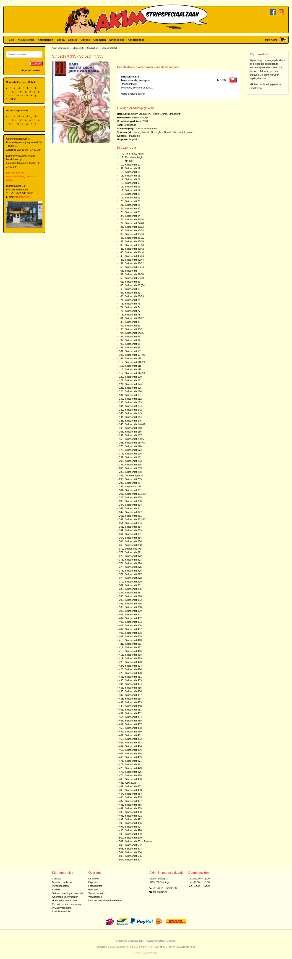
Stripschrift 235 (133, 464)
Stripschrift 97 (132, 340)
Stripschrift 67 (132, 292)
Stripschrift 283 (133, 468)
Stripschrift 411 (133, 643)
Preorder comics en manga (67, 904)
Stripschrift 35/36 (134, 234)
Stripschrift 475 (133, 771)
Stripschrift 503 (133, 848)
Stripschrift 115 (133, 365)
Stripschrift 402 (133, 618)
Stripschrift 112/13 (135, 362)
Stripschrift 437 (133, 695)
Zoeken (36, 63)
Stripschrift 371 (133, 552)
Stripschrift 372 (133, 556)
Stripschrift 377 (133, 574)
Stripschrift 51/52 (134, 263)
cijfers (13, 99)
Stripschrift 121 (133, 380)
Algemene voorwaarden (65, 896)
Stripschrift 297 (133, 482)
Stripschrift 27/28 (134, 223)
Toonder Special (134, 475)
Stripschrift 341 (133, 508)
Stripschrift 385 (133, 589)
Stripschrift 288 (133, 471)
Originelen (99, 39)
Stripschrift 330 (133, 501)
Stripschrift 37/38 (134, 241)
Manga (61, 39)
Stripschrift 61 (132, 281)
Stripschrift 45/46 (134, 256)
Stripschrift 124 (133, 384)
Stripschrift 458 (133, 728)
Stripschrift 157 (133, 435)
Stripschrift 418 (133, 654)
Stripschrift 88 (132, 322)
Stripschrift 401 (133, 614)
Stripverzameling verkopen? (67, 893)
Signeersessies (96, 893)
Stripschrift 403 (133, 621)
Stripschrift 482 (133, 786)
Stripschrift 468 (133, 753)
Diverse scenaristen (146, 128)
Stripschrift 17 (132, 190)
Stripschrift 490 (133, 812)
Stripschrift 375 (133, 567)
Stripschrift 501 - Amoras (138, 841)
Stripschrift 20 (132, 201)
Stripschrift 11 (132, 168)
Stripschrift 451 (133, 709)
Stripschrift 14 (132, 179)
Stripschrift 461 (133, 735)
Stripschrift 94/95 (134, 332)
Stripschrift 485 (133, 797)
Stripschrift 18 (132, 193)
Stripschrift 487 (133, 801)
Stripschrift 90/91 (134, 329)
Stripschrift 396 (133, 603)
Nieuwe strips (26, 39)
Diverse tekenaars (183, 132)
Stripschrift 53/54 (134, 267)
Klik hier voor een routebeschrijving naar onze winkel (21, 176)
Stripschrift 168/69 (135, 442)
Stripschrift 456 (133, 720)
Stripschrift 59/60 (134, 278)
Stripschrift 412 (133, 647)
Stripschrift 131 (133, 395)
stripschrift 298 (133, 486)
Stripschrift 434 (133, 684)
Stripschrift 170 (133, 446)
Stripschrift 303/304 (135, 493)
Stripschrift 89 (132, 325)
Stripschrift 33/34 (134, 230)
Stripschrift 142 (133, 409)
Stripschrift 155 (133, 431)
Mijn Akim (271, 39)
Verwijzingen (95, 896)
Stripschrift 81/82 (134, 318)
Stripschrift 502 (133, 845)
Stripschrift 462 (133, 738)
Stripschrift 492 (133, 819)
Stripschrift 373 (133, 559)
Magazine (134, 135)
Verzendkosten (60, 885)
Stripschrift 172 (133, 450)
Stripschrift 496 (133, 823)
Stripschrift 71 (132, 300)
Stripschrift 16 (132, 186)
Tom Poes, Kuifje (134, 153)
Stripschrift (78, 48)
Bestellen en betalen (63, 882)
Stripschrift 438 (133, 698)
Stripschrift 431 (133, 676)
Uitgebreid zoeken (31, 70)
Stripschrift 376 (133, 570)
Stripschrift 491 (133, 815)
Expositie (93, 882)
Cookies (171, 940)
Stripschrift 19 (132, 197)
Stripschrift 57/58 (134, 274)
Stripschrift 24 (132, 215)
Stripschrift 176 (133, 453)
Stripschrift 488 (133, 804)
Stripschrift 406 (133, 625)
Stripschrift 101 (133, 351)
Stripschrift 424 (133, 665)
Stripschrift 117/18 (135, 373)
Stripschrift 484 (133, 793)
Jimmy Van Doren (140, 113)
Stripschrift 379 (133, 581)
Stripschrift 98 (132, 343)
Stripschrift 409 (133, 636)
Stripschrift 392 (133, 599)
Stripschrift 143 (133, 413)
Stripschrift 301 (133, 490)
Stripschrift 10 (132, 164)
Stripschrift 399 (133, 610)
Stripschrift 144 (133, 417)
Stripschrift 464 (133, 746)
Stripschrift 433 (133, 680)
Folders (56, 889)
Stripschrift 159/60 (135, 439)
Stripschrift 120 (133, 376)
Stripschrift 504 (133, 852)
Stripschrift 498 (133, 830)
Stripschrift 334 (133, 504)
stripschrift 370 (133, 548)
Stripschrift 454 (133, 717)
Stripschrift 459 (133, 731)
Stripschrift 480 (133, 779)
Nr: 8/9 (129, 161)
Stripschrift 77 (132, 311)
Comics (72, 39)
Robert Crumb (159, 113)
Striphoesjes (116, 39)
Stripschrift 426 (133, 669)
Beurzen (93, 889)
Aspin (155, 952)
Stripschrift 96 (132, 336)
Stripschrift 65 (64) (135, 285)
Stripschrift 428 (133, 673)
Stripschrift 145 (133, 420)
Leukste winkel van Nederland (105, 900)
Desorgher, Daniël (161, 132)
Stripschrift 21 (132, 204)
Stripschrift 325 (133, 497)
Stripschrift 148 (133, 428)
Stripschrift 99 (132, 347)
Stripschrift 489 (133, 808)
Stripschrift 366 (133, 541)
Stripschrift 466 (133, 749)
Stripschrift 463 (133, 742)
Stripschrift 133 (133, 402)
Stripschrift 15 (132, 183)
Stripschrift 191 (133, 457)
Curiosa (85, 39)
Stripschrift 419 (133, 658)
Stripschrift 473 (133, 768)
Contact (56, 878)
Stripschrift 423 (133, 662)
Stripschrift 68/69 (134, 296)
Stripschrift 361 (133, 534)
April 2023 (130, 782)
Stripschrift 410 (133, 640)
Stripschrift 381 (133, 585)
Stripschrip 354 (133, 526)
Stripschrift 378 (133, 578)
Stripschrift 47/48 (134, 259)
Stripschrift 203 (133, 460)
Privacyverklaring (61, 907)
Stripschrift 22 (132, 208)
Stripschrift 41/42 (134, 248)
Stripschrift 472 (133, 764)
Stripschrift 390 (133, 596)
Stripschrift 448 (133, 706)
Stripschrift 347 (133, 512)
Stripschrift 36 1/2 (134, 237)
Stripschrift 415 (133, 651)
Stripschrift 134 (133, 406)
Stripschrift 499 (133, 834)
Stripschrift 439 (133, 702)
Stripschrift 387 (133, 592)
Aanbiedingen (136, 39)
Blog (11, 39)
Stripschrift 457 (133, 724)
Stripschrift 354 (133, 523)
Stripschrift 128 (133, 391)
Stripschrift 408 (133, 632)
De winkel (93, 878)
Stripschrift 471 (133, 760)
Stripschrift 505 (133, 856)
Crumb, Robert (141, 132)
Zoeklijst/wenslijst (61, 911)
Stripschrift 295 (133, 479)
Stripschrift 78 (132, 314)
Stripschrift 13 (132, 175)
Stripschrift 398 (133, 607)
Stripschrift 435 (133, 687)
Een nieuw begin (134, 157)
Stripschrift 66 (132, 289)
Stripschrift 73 (132, 303)
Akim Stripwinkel (60, 48)
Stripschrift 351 (133, 515)
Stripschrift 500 (133, 837)
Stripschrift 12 (132, 172)
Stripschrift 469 (133, 757)
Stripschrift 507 (133, 859)
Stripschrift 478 (133, 775)
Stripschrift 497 (133, 826)
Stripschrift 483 (133, 790)
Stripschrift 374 (133, 563)
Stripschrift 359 (133, 530)
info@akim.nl (21, 196)
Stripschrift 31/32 (134, 226)
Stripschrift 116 (133, 369)
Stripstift (133, 139)
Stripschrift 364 (133, 537)
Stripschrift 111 (133, 358)
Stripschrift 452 (133, 713)
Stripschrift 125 (133, 387)
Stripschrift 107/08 (135, 354)
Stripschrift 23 (132, 212)
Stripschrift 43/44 (134, 252)
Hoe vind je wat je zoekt (65, 900)
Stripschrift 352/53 (135, 519)
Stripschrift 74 (132, 307)
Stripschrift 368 (133, 545)
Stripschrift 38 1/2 (134, 245)
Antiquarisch (45, 39)
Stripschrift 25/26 (134, 219)
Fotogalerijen (95, 885)
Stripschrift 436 (133, 691)
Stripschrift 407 (133, 629)
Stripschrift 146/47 (135, 424)
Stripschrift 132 (133, 398)
